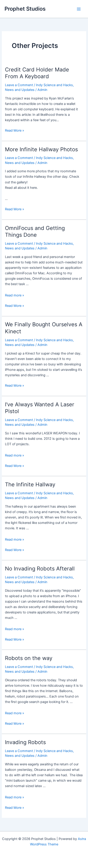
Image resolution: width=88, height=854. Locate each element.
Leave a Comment (19, 85)
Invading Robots (25, 742)
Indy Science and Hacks (54, 85)
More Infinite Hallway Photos (41, 149)
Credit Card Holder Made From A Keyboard (37, 73)
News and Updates (20, 90)
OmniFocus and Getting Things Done (35, 231)
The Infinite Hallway (30, 484)
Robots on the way (28, 658)
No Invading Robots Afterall (40, 568)
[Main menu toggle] (78, 9)
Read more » (14, 295)
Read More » (14, 130)
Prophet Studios (25, 8)
